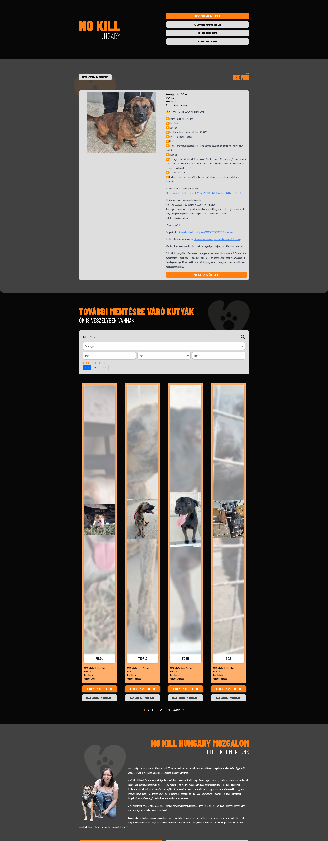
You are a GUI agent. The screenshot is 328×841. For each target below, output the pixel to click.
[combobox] (161, 346)
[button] (87, 367)
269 (168, 709)
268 (162, 709)
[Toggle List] (242, 346)
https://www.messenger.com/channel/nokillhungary (217, 239)
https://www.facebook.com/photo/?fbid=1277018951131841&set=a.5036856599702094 (203, 192)
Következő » (178, 709)
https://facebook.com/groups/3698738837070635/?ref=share (205, 232)
